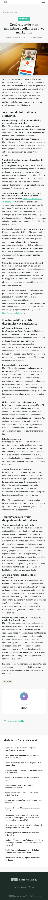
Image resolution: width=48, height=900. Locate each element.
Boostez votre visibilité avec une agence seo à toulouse (22, 809)
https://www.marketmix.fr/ (13, 313)
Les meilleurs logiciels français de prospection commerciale (23, 764)
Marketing (13, 12)
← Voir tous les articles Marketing (16, 721)
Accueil (5, 12)
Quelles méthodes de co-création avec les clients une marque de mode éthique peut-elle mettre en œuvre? (24, 842)
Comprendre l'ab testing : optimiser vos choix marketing (23, 858)
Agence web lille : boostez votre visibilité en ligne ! (22, 779)
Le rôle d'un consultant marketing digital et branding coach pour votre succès (22, 851)
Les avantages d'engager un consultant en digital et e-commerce (24, 771)
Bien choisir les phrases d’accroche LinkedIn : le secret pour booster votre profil (24, 826)
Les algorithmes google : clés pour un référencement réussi (19, 786)
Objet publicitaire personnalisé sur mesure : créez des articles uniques (22, 756)
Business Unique (28, 879)
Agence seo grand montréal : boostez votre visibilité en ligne (21, 794)
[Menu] (43, 2)
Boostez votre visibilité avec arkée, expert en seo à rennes (24, 801)
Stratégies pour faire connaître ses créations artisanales (22, 833)
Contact (31, 887)
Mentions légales (20, 887)
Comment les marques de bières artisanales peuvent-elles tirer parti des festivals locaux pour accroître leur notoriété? (22, 817)
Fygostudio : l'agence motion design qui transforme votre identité (20, 749)
